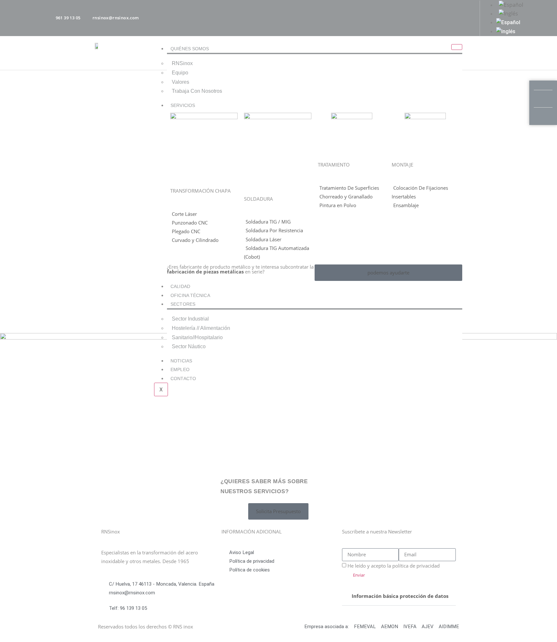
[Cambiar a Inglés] (520, 13)
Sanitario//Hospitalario (197, 337)
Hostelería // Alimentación (201, 328)
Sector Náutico (189, 346)
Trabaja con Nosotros (197, 91)
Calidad (180, 286)
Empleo (180, 369)
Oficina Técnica (190, 295)
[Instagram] (433, 17)
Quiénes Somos (190, 48)
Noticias (181, 360)
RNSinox (182, 63)
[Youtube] (451, 17)
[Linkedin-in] (468, 17)
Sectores (183, 304)
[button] (399, 596)
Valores (180, 82)
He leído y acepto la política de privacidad (393, 565)
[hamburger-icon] (456, 47)
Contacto (183, 378)
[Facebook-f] (416, 17)
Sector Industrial (190, 318)
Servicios (183, 105)
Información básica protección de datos (400, 596)
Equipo (180, 72)
